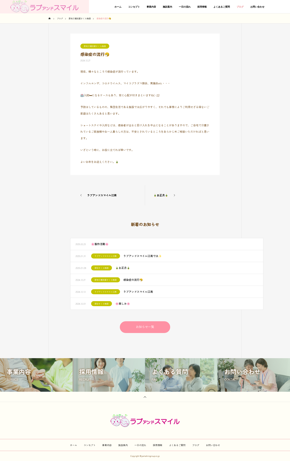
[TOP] (145, 397)
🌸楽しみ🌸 (122, 303)
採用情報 (202, 6)
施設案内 (167, 6)
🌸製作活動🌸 (100, 244)
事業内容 (151, 6)
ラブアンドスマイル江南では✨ (142, 256)
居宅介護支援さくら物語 (95, 46)
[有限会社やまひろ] (44, 6)
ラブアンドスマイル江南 (105, 255)
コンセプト (134, 6)
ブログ (240, 6)
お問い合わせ (257, 6)
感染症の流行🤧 (133, 280)
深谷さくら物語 (101, 267)
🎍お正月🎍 (122, 268)
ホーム (118, 6)
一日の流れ (185, 6)
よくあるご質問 (221, 6)
